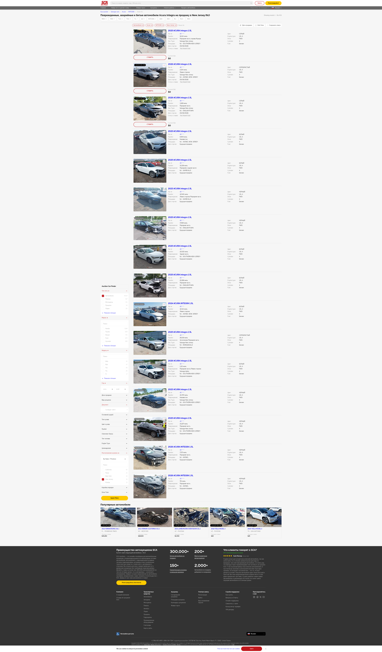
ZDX (169, 19)
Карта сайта (148, 628)
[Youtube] (263, 597)
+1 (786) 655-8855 (157, 640)
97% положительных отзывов (233, 553)
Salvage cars (115, 12)
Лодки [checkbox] (107, 308)
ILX (143, 19)
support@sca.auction (181, 640)
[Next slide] (234, 25)
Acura (124, 12)
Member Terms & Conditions (169, 644)
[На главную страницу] (104, 3)
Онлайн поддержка (232, 600)
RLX (182, 19)
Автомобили (137, 25)
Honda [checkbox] (107, 328)
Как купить (229, 595)
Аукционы (153, 8)
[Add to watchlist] (164, 31)
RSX (189, 19)
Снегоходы (147, 625)
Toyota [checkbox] (107, 332)
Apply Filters (115, 498)
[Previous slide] (133, 25)
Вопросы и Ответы (232, 598)
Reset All (181, 25)
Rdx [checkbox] (106, 364)
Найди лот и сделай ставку (120, 8)
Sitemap (179, 644)
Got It (251, 649)
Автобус (146, 608)
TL (136, 19)
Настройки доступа (127, 634)
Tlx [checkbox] (106, 371)
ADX (161, 19)
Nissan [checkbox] (107, 335)
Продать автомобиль (188, 8)
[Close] (266, 649)
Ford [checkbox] (106, 338)
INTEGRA (131, 12)
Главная (103, 8)
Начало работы (169, 8)
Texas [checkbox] (107, 473)
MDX (104, 19)
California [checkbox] (108, 469)
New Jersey (170, 25)
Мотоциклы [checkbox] (109, 302)
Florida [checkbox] (107, 482)
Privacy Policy (147, 644)
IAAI (233, 644)
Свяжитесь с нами (232, 603)
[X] (260, 597)
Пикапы (146, 605)
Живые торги (140, 8)
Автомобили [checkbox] (109, 296)
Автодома (147, 599)
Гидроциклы (148, 617)
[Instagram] (254, 597)
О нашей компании (122, 595)
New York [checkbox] (108, 476)
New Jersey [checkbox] (109, 479)
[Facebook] (257, 597)
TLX (120, 19)
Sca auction (104, 12)
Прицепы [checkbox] (108, 305)
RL (175, 19)
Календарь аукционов (178, 602)
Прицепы (147, 614)
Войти (260, 3)
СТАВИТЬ (150, 57)
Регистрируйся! (273, 3)
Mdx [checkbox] (106, 361)
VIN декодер (230, 609)
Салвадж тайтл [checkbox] (110, 410)
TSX (128, 19)
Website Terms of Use (156, 644)
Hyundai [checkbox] (108, 341)
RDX (112, 19)
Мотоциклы (147, 602)
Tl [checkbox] (106, 374)
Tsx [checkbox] (106, 367)
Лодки (146, 611)
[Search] (251, 3)
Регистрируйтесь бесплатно (131, 582)
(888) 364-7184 (168, 640)
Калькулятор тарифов (233, 606)
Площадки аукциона (178, 599)
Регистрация (202, 595)
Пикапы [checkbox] (107, 299)
